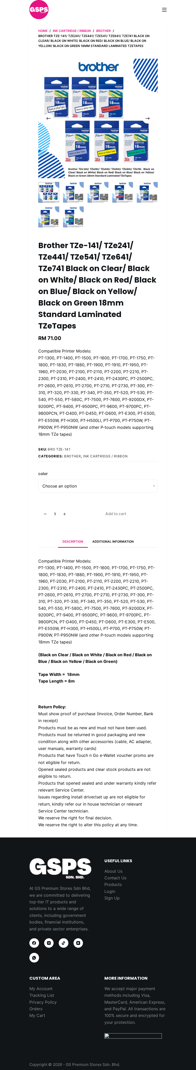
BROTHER (72, 456)
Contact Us (115, 877)
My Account (41, 988)
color (43, 473)
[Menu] (164, 9)
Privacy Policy (43, 1002)
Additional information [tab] (113, 541)
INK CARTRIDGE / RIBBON (105, 456)
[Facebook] (34, 943)
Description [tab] (73, 541)
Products (113, 884)
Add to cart (115, 513)
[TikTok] (63, 943)
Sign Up (112, 898)
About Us (113, 871)
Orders (35, 1008)
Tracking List (41, 995)
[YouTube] (78, 943)
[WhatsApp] (34, 958)
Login (109, 891)
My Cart (37, 1015)
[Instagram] (49, 943)
